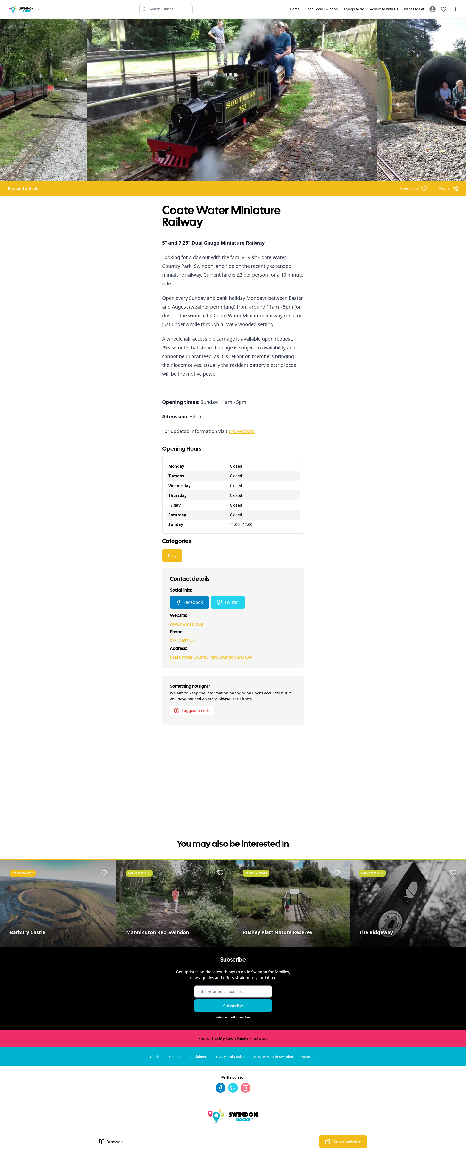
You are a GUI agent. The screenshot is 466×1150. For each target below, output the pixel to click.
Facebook (193, 602)
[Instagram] (245, 1088)
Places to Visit (23, 188)
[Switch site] (39, 9)
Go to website (347, 1142)
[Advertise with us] (455, 9)
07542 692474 (182, 640)
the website (242, 431)
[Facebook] (220, 1088)
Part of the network (233, 1038)
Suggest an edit (196, 710)
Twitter (232, 602)
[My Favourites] (444, 9)
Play (172, 555)
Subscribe (233, 1006)
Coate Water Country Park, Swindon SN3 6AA (211, 657)
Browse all (116, 1141)
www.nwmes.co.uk (187, 624)
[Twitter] (233, 1088)
